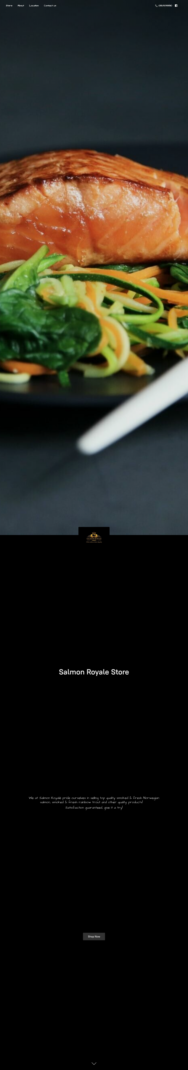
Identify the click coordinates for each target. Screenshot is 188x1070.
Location (34, 5)
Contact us (50, 5)
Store (9, 5)
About (21, 5)
